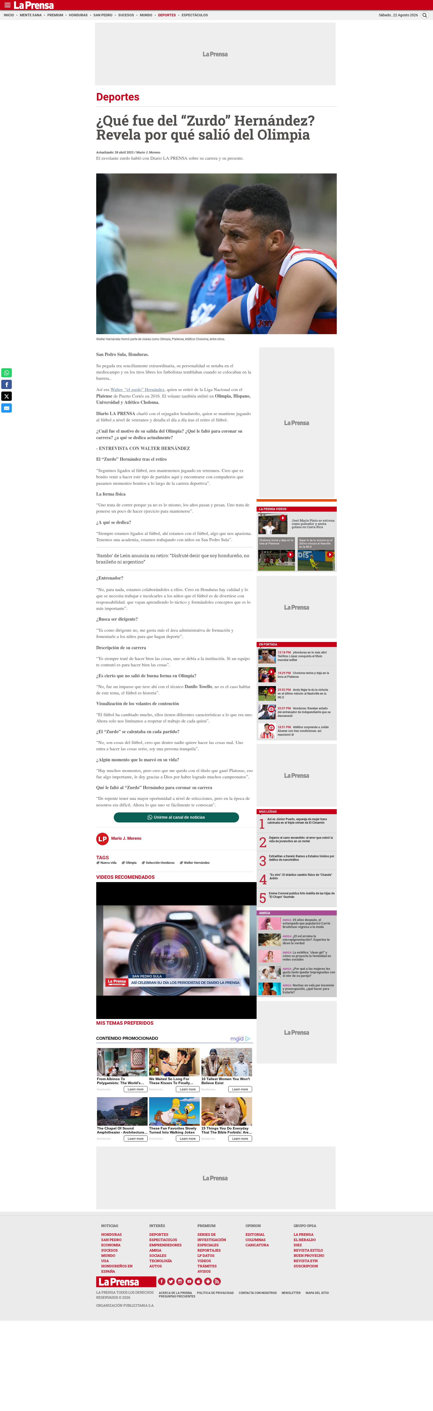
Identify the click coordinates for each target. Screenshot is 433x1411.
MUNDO (108, 1255)
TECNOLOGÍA (160, 1260)
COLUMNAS (256, 1239)
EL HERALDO (305, 1239)
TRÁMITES (207, 1266)
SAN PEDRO (111, 1239)
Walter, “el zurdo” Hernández (137, 389)
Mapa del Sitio (317, 1293)
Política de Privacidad (215, 1293)
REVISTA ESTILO (308, 1250)
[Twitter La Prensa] (171, 1281)
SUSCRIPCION (306, 1266)
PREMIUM (206, 1225)
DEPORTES (158, 1234)
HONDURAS (111, 1234)
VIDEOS (204, 1260)
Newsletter (291, 1293)
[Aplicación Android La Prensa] (208, 1281)
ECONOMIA (111, 1245)
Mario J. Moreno (148, 152)
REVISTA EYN (306, 1260)
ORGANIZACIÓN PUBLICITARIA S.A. (125, 1305)
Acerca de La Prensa (175, 1293)
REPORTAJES (209, 1250)
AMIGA (155, 1250)
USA (105, 1260)
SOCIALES (157, 1255)
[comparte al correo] (6, 408)
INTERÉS (157, 1225)
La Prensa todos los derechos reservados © (125, 1295)
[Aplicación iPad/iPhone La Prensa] (199, 1281)
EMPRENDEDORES (165, 1245)
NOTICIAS (109, 1225)
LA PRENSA (303, 1234)
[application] (176, 950)
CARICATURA (257, 1245)
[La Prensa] (119, 1282)
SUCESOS (109, 1250)
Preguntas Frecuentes (177, 1296)
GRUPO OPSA (305, 1225)
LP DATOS (205, 1255)
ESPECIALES (208, 1245)
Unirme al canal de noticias (179, 817)
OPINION (253, 1225)
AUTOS (155, 1266)
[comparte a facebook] (6, 384)
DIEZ (298, 1245)
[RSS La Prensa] (217, 1281)
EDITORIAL (255, 1234)
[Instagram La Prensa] (180, 1281)
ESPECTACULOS (163, 1239)
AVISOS (204, 1271)
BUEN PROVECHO (309, 1255)
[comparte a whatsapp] (6, 373)
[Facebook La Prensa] (162, 1281)
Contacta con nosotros (258, 1293)
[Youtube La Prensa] (189, 1281)
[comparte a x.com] (6, 396)
